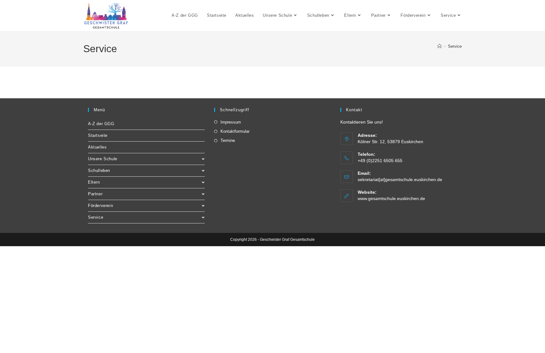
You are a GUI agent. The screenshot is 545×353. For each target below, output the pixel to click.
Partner (95, 194)
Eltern (94, 182)
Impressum (230, 122)
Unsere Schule (102, 158)
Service (455, 46)
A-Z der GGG (101, 123)
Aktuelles (97, 147)
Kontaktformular (234, 131)
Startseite (98, 135)
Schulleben (99, 170)
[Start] (439, 46)
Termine (227, 140)
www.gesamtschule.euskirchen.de (391, 198)
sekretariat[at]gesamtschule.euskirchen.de (400, 179)
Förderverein (100, 205)
